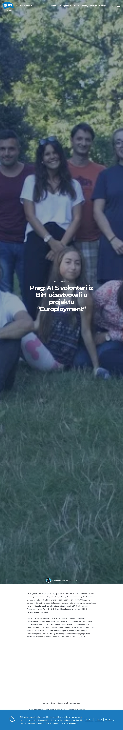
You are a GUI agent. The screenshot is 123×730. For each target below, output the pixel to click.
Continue (89, 720)
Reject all (99, 720)
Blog (55, 281)
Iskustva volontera (64, 281)
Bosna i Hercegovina (8, 6)
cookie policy (48, 720)
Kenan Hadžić (57, 580)
